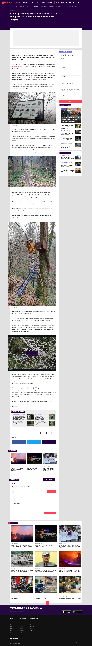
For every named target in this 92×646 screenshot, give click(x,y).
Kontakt (29, 642)
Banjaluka (23, 432)
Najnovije (11, 621)
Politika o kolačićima (37, 642)
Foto (11, 636)
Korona (11, 622)
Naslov (63, 58)
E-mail (63, 67)
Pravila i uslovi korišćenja (15, 643)
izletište (31, 432)
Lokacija (63, 72)
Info (10, 10)
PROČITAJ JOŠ (14, 523)
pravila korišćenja (72, 94)
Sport (11, 626)
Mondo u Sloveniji (66, 153)
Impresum (23, 642)
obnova (43, 432)
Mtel (11, 632)
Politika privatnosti (53, 642)
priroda (37, 432)
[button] (12, 459)
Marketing (17, 642)
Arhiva (45, 642)
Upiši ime (14, 498)
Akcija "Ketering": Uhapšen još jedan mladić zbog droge (32, 468)
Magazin (11, 628)
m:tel (71, 642)
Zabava (21, 626)
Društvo (13, 10)
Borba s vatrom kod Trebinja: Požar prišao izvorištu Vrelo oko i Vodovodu (17, 469)
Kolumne (11, 634)
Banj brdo (15, 432)
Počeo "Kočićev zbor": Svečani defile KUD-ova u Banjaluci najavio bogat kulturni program (49, 469)
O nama (11, 642)
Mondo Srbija (23, 618)
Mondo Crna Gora (34, 618)
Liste (21, 634)
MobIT (11, 630)
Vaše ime (63, 63)
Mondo (11, 618)
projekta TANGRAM (17, 66)
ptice (49, 432)
